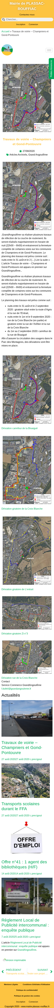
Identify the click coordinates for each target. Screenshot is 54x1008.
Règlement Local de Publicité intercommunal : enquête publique (25, 925)
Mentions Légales (11, 984)
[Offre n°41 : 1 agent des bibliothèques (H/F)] (27, 838)
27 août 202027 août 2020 (15, 759)
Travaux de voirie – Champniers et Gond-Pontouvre (22, 747)
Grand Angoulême (38, 154)
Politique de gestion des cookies (27, 996)
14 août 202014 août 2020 (15, 873)
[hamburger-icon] (49, 50)
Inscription (20, 24)
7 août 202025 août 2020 (15, 937)
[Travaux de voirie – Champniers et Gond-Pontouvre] (27, 719)
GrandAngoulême (26, 950)
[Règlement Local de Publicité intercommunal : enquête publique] (27, 896)
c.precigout (36, 759)
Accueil (5, 31)
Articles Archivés (18, 154)
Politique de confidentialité (27, 990)
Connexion (33, 24)
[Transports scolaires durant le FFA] (27, 781)
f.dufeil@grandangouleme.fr (16, 688)
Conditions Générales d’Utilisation (36, 984)
